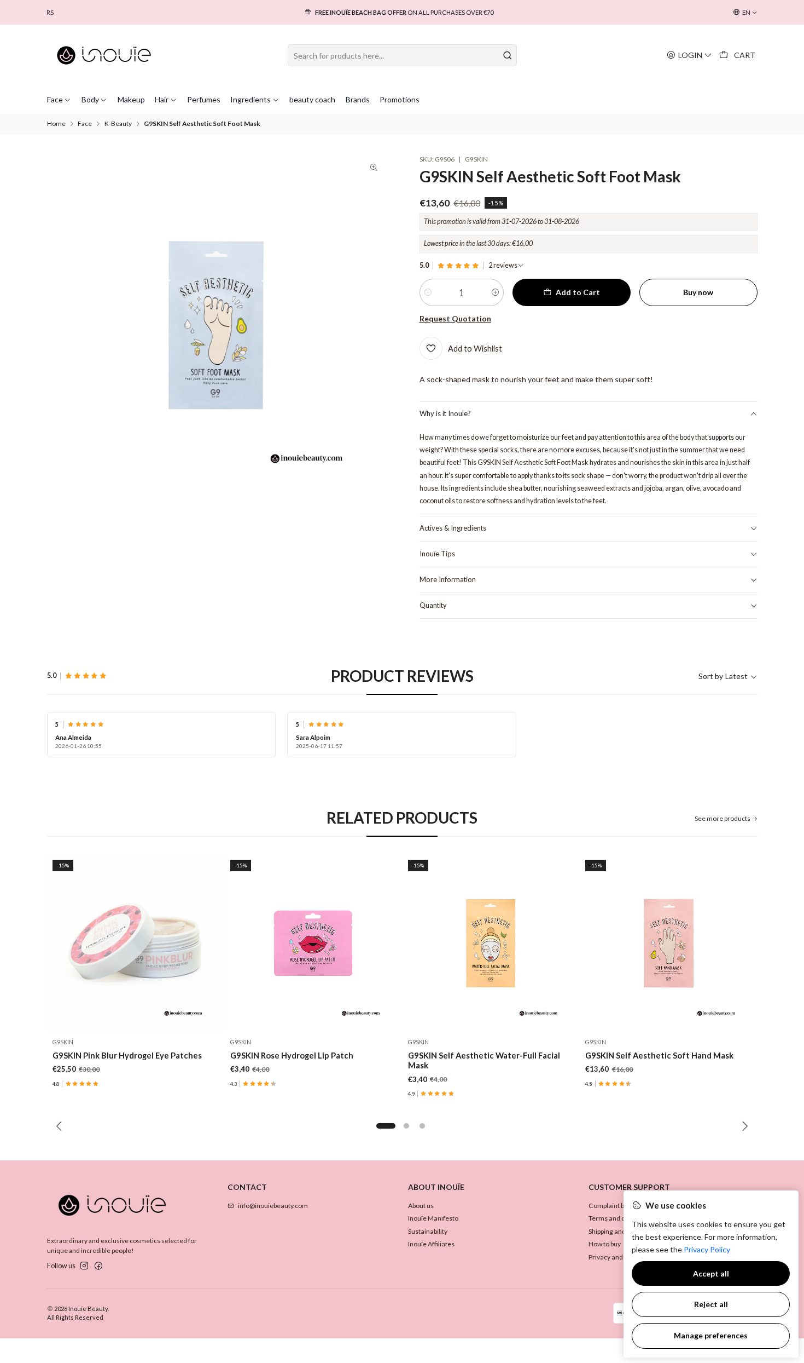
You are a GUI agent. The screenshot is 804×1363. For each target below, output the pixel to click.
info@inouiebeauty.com (273, 1205)
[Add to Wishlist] (207, 943)
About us (421, 1205)
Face (85, 123)
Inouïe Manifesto (433, 1218)
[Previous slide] (61, 1125)
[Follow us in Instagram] (84, 1266)
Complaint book (612, 1205)
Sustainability (427, 1231)
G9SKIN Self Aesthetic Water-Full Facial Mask (484, 1060)
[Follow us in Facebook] (98, 1266)
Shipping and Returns (620, 1231)
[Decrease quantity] (428, 292)
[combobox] (402, 55)
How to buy (605, 1244)
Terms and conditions (620, 1218)
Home (56, 123)
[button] (386, 1125)
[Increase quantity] (495, 292)
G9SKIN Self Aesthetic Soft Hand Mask (659, 1055)
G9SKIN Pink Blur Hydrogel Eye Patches (127, 1055)
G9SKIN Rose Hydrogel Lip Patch (291, 1055)
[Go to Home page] (104, 55)
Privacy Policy (707, 1249)
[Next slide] (743, 1125)
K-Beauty (118, 123)
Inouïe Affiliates (431, 1244)
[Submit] (507, 55)
